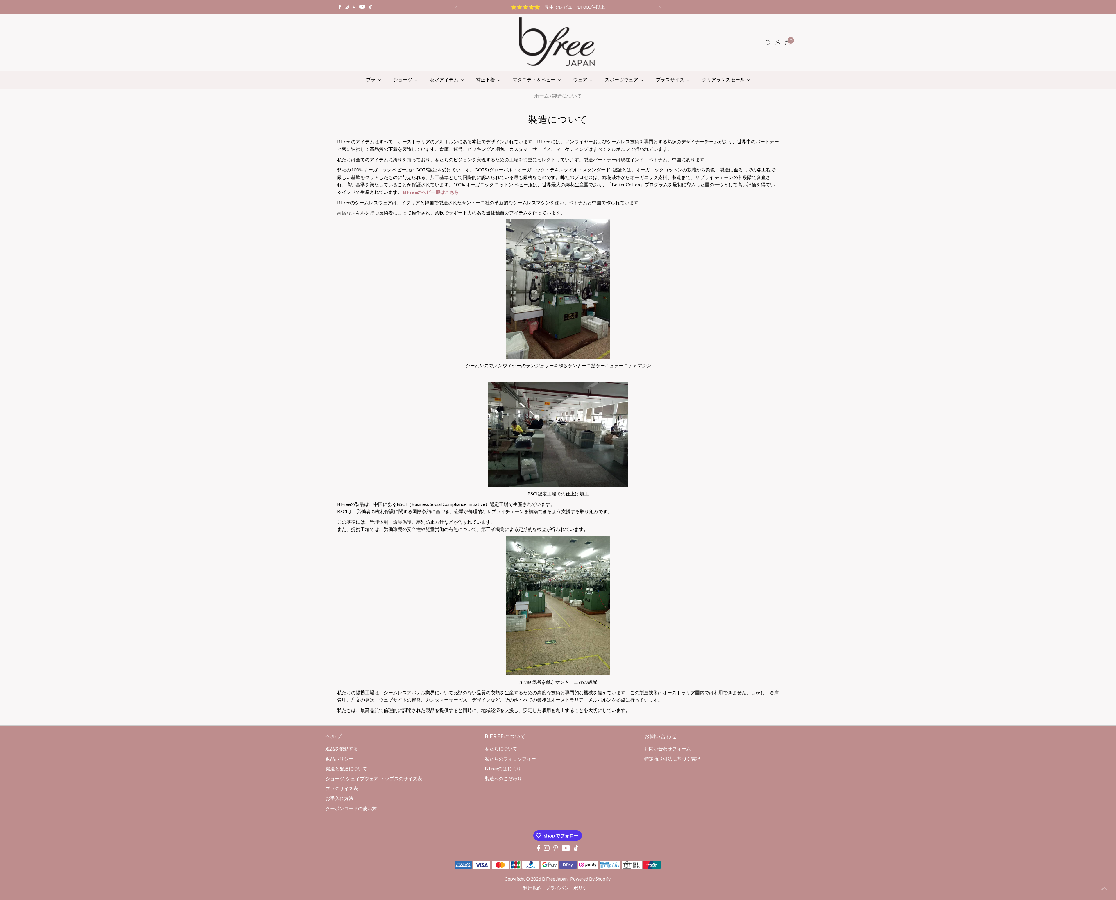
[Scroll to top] (1104, 888)
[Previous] (456, 7)
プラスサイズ (671, 79)
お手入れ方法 (339, 798)
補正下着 (486, 79)
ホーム (541, 96)
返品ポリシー (339, 758)
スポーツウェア (622, 79)
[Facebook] (339, 7)
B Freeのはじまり (503, 768)
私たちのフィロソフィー (510, 758)
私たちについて (501, 748)
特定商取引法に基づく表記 (672, 758)
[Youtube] (362, 7)
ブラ (371, 79)
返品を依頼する (342, 748)
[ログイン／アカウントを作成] (777, 42)
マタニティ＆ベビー (535, 79)
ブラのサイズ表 (342, 788)
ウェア (581, 79)
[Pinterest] (354, 7)
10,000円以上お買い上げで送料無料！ (558, 7)
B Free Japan (555, 878)
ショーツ (403, 79)
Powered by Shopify (590, 878)
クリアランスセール (724, 79)
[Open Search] (768, 42)
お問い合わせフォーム (667, 748)
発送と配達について (346, 768)
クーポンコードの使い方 (351, 808)
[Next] (659, 7)
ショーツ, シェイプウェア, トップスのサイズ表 (374, 778)
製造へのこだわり (503, 778)
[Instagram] (346, 7)
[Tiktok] (370, 7)
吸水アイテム (444, 79)
